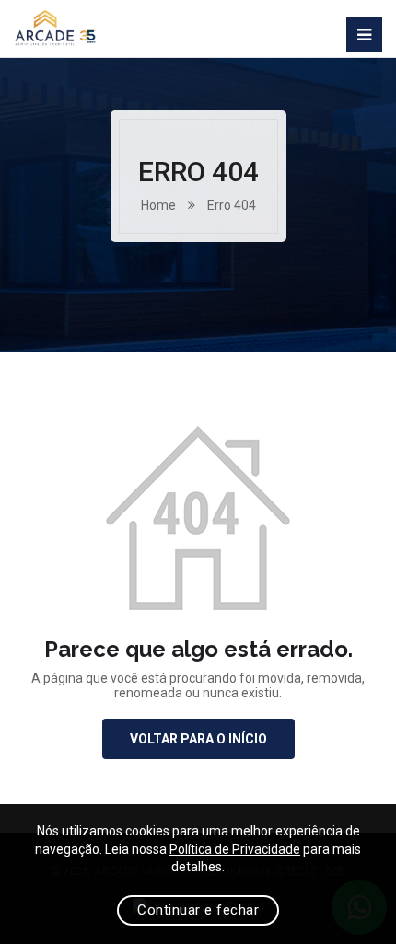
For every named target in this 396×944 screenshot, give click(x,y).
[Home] (55, 28)
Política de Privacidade (234, 849)
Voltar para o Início (198, 738)
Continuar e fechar (198, 910)
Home (158, 205)
